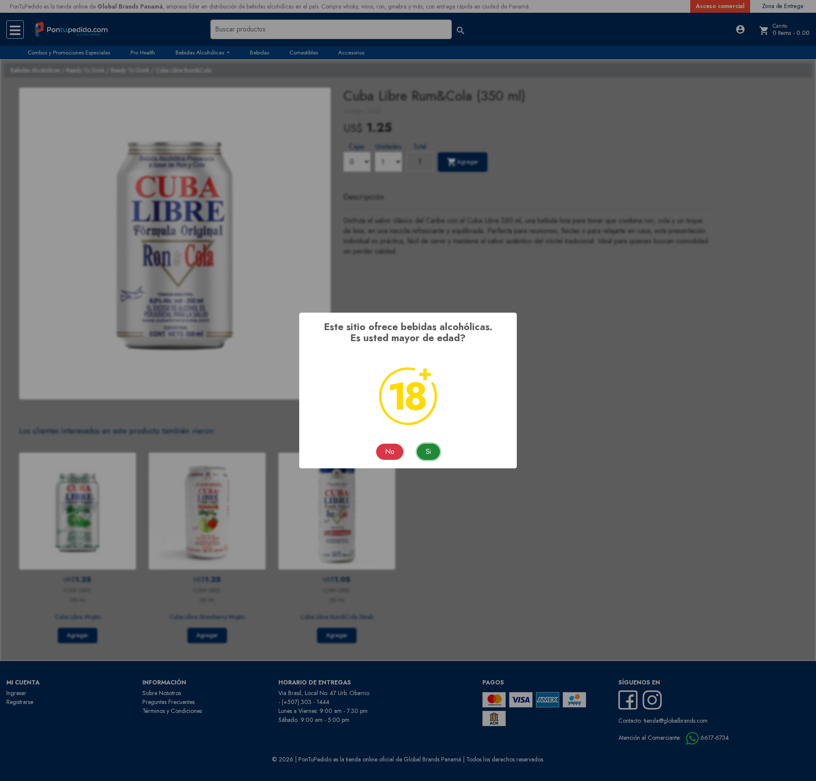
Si (428, 451)
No (389, 451)
